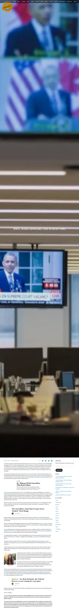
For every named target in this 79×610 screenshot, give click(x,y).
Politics (56, 1)
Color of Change (44, 523)
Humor (57, 511)
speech (7, 595)
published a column (15, 517)
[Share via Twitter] (48, 460)
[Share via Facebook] (45, 460)
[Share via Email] (52, 460)
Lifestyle (37, 1)
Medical (46, 1)
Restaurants (62, 1)
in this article (19, 542)
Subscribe (59, 470)
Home (15, 1)
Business (23, 1)
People (51, 1)
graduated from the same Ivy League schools (34, 475)
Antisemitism (58, 502)
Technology (69, 1)
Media (42, 1)
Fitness (32, 1)
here (40, 541)
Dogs (28, 1)
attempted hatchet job (18, 573)
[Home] (7, 7)
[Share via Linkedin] (42, 460)
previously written (9, 492)
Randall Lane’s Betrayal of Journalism (63, 494)
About (18, 1)
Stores (56, 526)
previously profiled (26, 569)
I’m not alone (35, 536)
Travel (75, 1)
